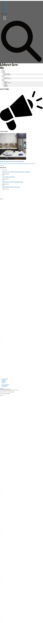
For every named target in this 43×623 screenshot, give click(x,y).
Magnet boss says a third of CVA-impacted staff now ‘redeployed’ (16, 171)
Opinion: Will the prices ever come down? (11, 187)
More (3, 80)
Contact (4, 8)
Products (4, 5)
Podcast (4, 18)
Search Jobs (4, 381)
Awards (4, 17)
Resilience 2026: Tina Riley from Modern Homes (12, 181)
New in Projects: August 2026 (8, 176)
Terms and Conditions (5, 384)
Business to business (7, 78)
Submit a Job (6, 77)
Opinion (4, 3)
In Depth (3, 71)
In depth (4, 4)
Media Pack (5, 11)
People (3, 79)
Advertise (4, 10)
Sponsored (5, 6)
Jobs (3, 76)
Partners (4, 9)
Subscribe (4, 19)
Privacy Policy (4, 386)
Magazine (4, 16)
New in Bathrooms (7, 74)
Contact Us (2, 388)
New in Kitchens (7, 73)
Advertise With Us (5, 378)
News (4, 2)
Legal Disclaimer (5, 385)
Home (4, 1)
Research (5, 81)
